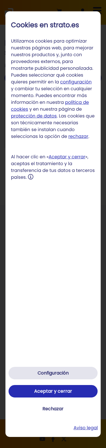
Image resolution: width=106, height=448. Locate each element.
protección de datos (34, 116)
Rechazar (53, 408)
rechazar (78, 136)
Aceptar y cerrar (67, 156)
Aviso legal (85, 427)
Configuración (53, 373)
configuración (76, 82)
